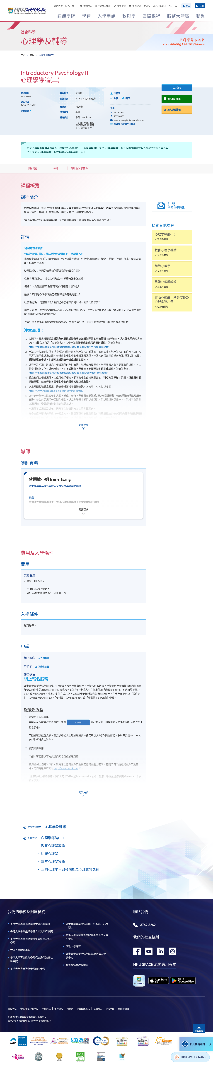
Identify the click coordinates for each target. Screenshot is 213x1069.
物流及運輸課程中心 (77, 965)
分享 (116, 98)
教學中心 (121, 6)
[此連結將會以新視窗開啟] (158, 980)
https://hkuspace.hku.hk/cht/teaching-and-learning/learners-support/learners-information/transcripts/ (84, 421)
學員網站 (136, 6)
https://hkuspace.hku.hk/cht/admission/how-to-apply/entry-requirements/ (69, 346)
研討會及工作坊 (103, 6)
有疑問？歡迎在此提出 (124, 124)
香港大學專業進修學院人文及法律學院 (31, 931)
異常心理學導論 (53, 861)
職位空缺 (12, 1008)
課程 (32, 55)
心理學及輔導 (44, 41)
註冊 (201, 6)
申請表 (117, 93)
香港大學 (58, 6)
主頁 (23, 55)
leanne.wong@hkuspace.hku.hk (129, 120)
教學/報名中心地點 (29, 1008)
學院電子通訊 (176, 205)
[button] (176, 6)
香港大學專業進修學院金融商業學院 (30, 923)
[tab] (83, 185)
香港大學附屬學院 (20, 950)
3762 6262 (148, 925)
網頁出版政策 (83, 1008)
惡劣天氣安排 (159, 6)
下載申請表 (43, 666)
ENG (67, 6)
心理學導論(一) (52, 838)
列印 (128, 98)
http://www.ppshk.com (66, 768)
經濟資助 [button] (25, 111)
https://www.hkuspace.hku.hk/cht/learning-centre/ (56, 390)
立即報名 (177, 87)
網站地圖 (110, 1008)
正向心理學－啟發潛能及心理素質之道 (70, 869)
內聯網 (70, 1008)
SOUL (147, 6)
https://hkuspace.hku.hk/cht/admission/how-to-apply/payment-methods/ (68, 372)
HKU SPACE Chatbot (193, 1057)
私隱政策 (97, 1008)
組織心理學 (49, 853)
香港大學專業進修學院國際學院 (27, 968)
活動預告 (87, 6)
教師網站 (58, 1008)
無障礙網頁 (123, 1008)
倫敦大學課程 (73, 946)
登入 (188, 6)
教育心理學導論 (53, 845)
